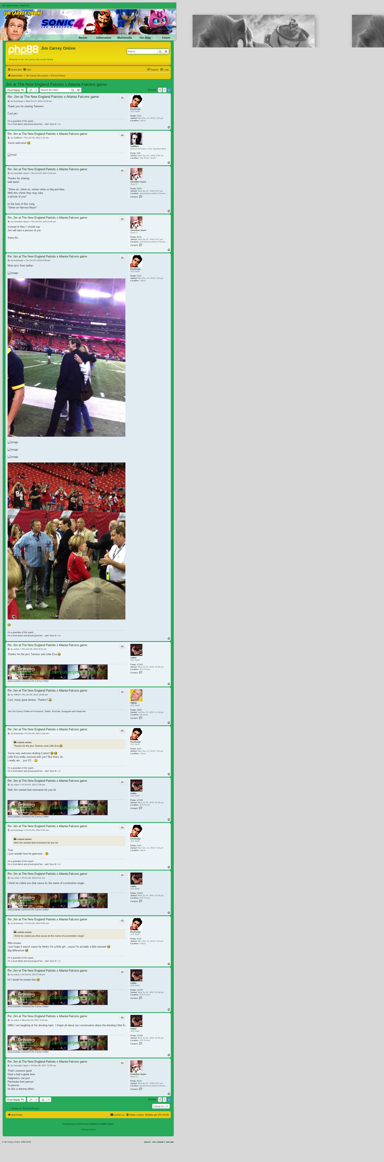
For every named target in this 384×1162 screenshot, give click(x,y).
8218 (139, 188)
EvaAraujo (135, 109)
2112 (139, 116)
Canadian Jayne (138, 182)
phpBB (77, 1124)
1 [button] (164, 90)
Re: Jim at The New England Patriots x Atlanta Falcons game (53, 97)
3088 (139, 710)
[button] (160, 90)
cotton (133, 658)
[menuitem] (27, 69)
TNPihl (133, 703)
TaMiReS (134, 146)
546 (138, 153)
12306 (140, 664)
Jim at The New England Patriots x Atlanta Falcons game (56, 84)
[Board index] (24, 49)
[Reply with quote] (122, 97)
